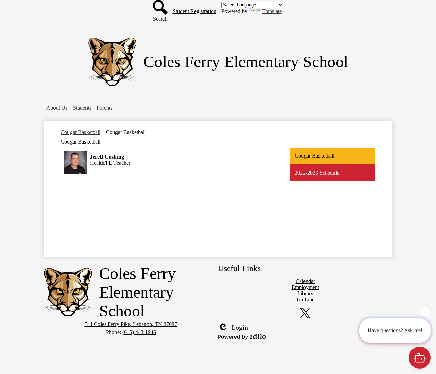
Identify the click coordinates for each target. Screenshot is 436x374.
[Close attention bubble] (425, 310)
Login (240, 327)
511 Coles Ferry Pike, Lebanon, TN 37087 (131, 324)
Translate (272, 11)
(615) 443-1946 (139, 332)
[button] (57, 108)
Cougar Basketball (80, 132)
